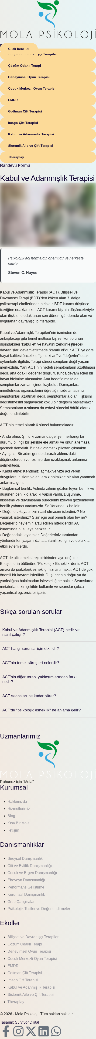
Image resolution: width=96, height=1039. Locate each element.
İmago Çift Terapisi (22, 980)
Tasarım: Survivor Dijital (19, 1022)
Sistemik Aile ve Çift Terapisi (30, 995)
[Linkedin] (43, 1031)
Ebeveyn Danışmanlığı (26, 880)
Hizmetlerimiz (18, 809)
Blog (11, 816)
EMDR (13, 966)
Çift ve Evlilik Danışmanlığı (29, 866)
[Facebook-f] (6, 1031)
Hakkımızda (17, 802)
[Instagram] (18, 1031)
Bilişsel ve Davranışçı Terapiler (32, 937)
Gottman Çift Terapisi (24, 973)
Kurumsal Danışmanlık (26, 894)
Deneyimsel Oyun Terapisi (29, 951)
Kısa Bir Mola (18, 823)
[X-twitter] (31, 1031)
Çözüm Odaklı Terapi (24, 944)
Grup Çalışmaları (21, 902)
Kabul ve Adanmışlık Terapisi (31, 987)
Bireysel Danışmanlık (25, 859)
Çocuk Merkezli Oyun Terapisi (32, 959)
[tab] (48, 632)
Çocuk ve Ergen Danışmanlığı (32, 873)
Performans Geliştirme (25, 887)
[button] (19, 49)
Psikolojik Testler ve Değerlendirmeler (38, 909)
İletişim (13, 830)
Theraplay (15, 1002)
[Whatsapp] (56, 1031)
